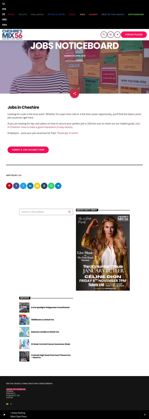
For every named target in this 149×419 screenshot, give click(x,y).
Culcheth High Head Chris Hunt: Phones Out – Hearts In (50, 356)
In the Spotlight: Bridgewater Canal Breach (50, 307)
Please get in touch (67, 133)
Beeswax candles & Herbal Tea (45, 332)
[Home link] (12, 35)
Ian (19, 175)
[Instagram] (7, 404)
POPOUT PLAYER (133, 34)
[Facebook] (11, 404)
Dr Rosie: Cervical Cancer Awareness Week (50, 344)
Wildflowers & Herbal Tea (42, 319)
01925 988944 (4, 14)
